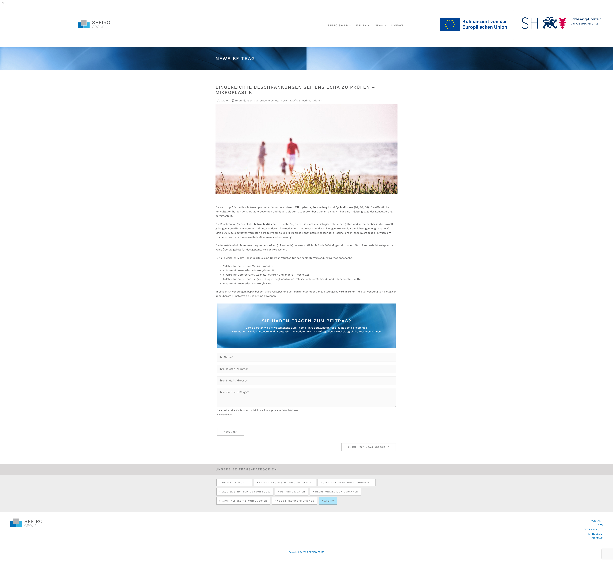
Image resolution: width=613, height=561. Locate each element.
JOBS (599, 525)
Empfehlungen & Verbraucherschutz (257, 100)
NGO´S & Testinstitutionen (305, 100)
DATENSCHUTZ (593, 529)
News (284, 100)
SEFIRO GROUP (338, 25)
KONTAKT (397, 25)
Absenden (231, 432)
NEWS (379, 25)
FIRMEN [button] (361, 25)
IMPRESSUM (595, 533)
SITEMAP (597, 538)
